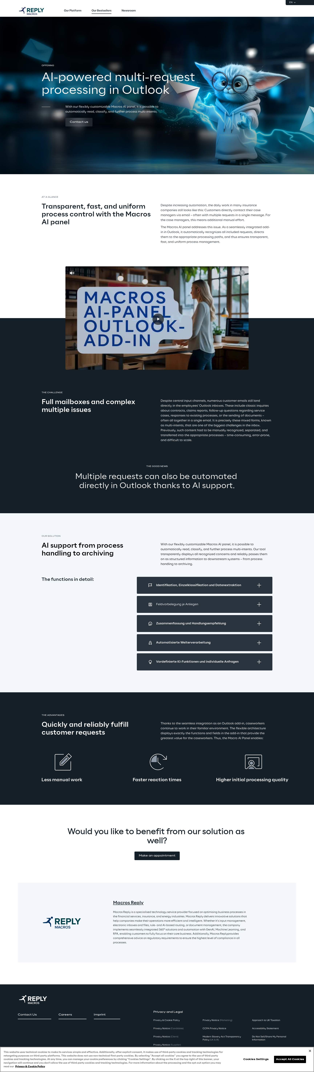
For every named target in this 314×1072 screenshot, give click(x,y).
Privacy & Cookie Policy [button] (166, 1020)
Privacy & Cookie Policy (30, 1066)
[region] (157, 1059)
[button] (78, 122)
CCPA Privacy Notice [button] (214, 1028)
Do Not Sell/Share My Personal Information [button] (269, 1038)
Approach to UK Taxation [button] (266, 1020)
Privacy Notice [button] (168, 1028)
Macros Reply (128, 903)
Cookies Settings (256, 1059)
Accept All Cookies (290, 1059)
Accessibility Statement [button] (265, 1028)
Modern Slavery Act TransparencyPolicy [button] (222, 1038)
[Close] (310, 1051)
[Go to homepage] (35, 11)
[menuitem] (72, 11)
